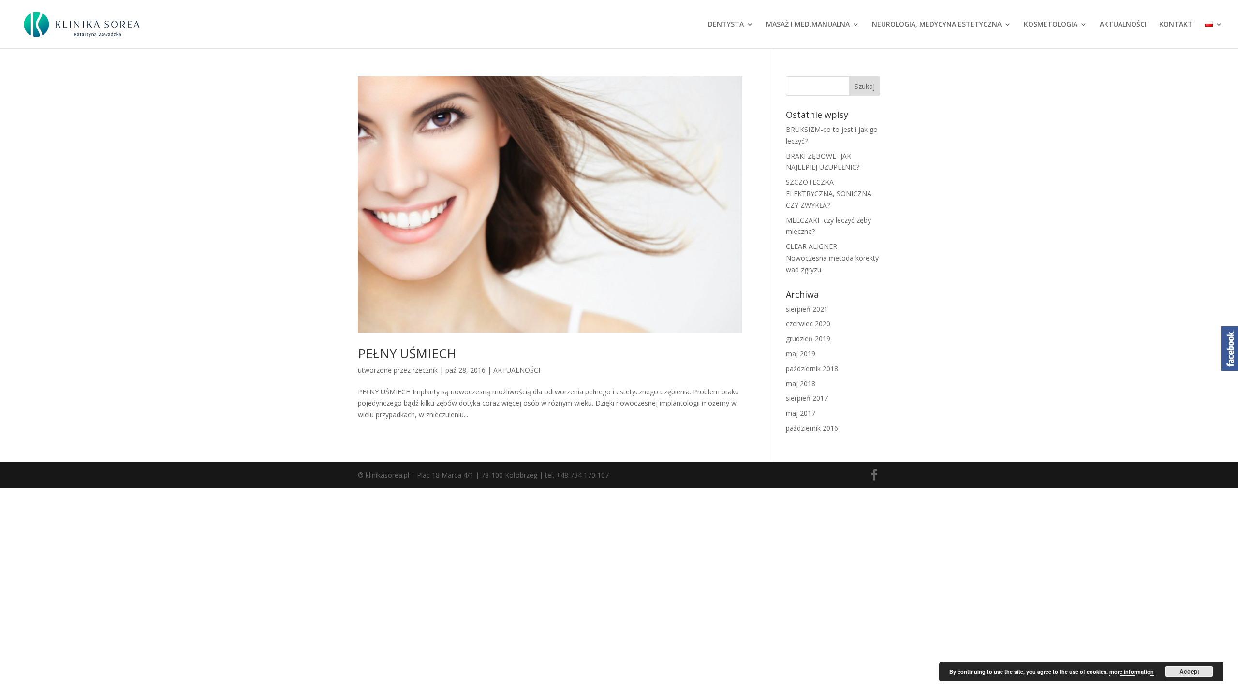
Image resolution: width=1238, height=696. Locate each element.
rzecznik (425, 370)
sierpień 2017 (807, 398)
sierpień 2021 (807, 309)
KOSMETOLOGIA (1050, 25)
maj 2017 (800, 413)
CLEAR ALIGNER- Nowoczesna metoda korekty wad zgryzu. (832, 258)
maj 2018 (800, 383)
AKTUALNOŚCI (1123, 25)
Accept (1189, 671)
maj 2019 (800, 353)
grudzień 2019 (808, 338)
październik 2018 (812, 368)
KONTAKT (1176, 25)
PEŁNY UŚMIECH (407, 353)
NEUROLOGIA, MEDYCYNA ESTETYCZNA (937, 25)
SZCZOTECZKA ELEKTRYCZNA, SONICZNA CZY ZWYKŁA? (828, 193)
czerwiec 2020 (808, 323)
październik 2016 (812, 428)
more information (1131, 671)
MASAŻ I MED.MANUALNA (808, 25)
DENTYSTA (726, 25)
